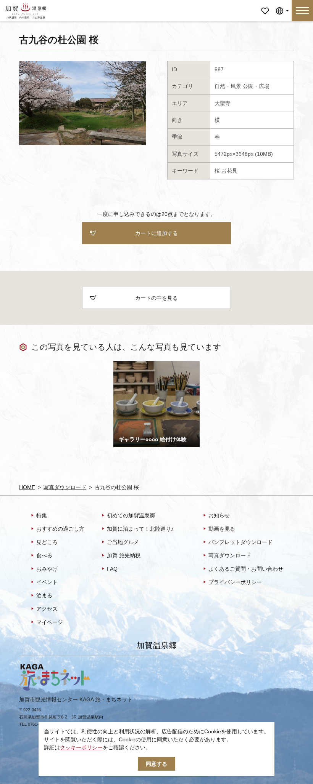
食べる (44, 555)
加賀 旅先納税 (123, 555)
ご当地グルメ (123, 542)
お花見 (229, 171)
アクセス (47, 609)
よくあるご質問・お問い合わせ (245, 569)
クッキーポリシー (81, 747)
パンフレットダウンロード (240, 542)
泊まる (44, 595)
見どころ (47, 542)
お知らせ (219, 515)
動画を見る (221, 529)
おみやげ (47, 569)
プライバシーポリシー (235, 582)
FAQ (112, 569)
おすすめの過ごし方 (60, 529)
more (119, 364)
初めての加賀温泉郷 (131, 515)
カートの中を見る (156, 298)
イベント (47, 582)
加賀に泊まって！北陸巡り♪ (140, 529)
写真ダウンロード (65, 487)
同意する (156, 764)
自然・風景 (228, 86)
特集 (41, 515)
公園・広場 (256, 86)
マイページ (265, 5)
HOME (27, 487)
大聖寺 (223, 103)
